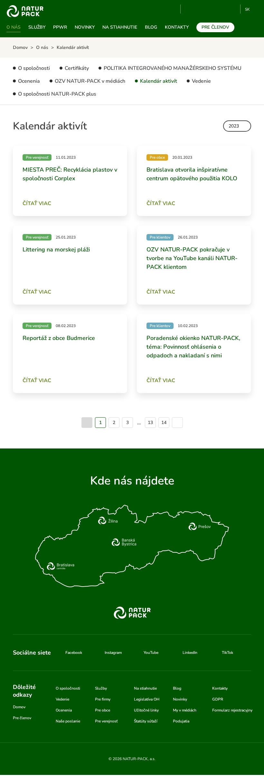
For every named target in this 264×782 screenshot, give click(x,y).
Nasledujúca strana (177, 422)
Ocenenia (29, 81)
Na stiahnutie (119, 27)
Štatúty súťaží (145, 721)
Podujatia (181, 721)
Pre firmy (102, 699)
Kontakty (177, 27)
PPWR (60, 27)
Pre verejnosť (106, 721)
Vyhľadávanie (173, 9)
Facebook (200, 9)
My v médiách (184, 710)
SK (247, 9)
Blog (151, 27)
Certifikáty (77, 68)
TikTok (232, 9)
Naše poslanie (68, 721)
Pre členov (215, 27)
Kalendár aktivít (158, 81)
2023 (234, 126)
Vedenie (201, 81)
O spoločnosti (34, 68)
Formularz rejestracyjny (232, 710)
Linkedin (222, 9)
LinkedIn (190, 652)
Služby (36, 27)
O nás (13, 27)
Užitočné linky (146, 710)
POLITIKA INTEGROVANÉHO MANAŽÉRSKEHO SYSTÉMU (172, 68)
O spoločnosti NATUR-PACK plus (57, 94)
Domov (19, 707)
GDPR (217, 699)
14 (163, 422)
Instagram (211, 9)
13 (150, 422)
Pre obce (102, 710)
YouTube (189, 9)
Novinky (85, 27)
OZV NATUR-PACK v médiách (90, 81)
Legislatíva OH (146, 699)
